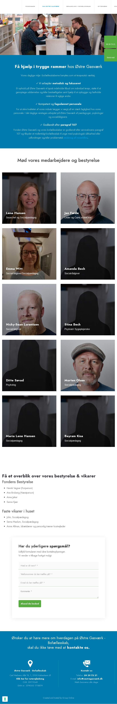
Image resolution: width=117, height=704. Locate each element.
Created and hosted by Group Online (58, 697)
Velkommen (30, 6)
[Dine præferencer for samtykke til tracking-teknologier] (5, 699)
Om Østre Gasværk (50, 6)
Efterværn (102, 6)
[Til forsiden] (8, 7)
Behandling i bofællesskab (78, 6)
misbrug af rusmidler (75, 137)
